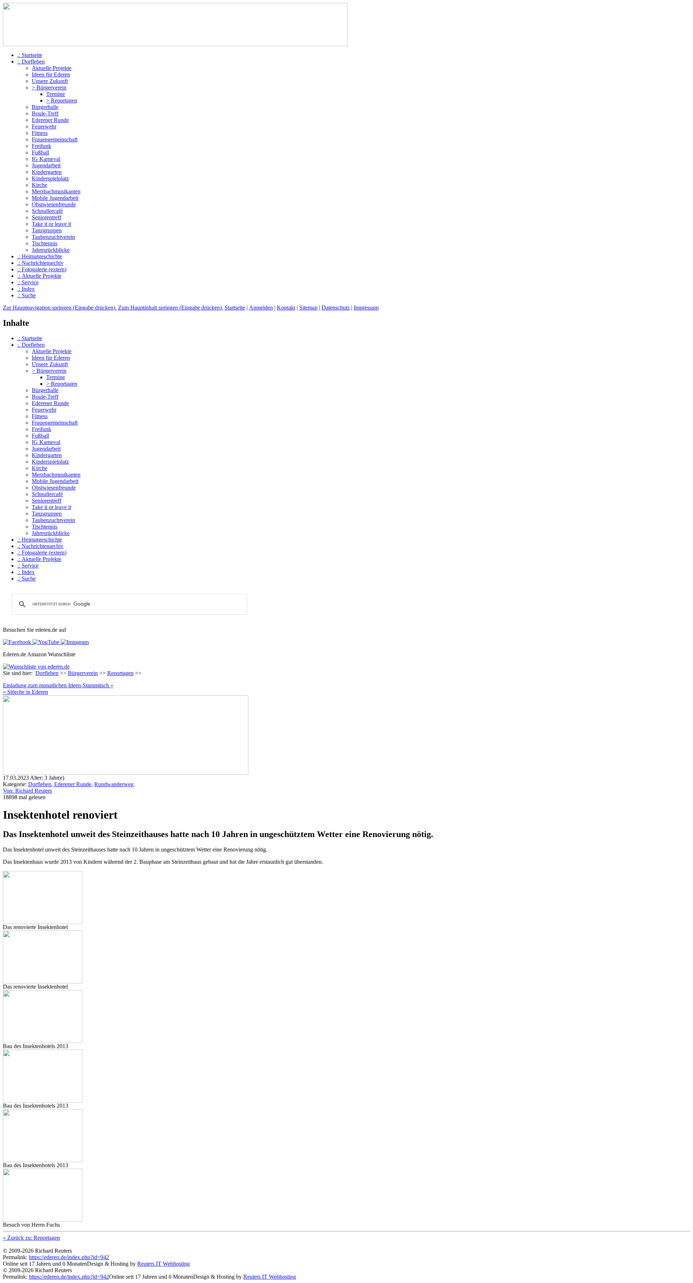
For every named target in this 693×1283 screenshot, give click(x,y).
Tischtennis (44, 243)
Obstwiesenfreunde (54, 204)
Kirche (39, 185)
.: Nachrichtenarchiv (40, 263)
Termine (55, 94)
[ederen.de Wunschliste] (36, 667)
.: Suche (26, 295)
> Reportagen (61, 100)
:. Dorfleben (31, 61)
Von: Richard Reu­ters (27, 791)
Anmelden (261, 308)
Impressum (366, 308)
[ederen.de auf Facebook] (17, 642)
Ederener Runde (50, 120)
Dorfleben (46, 673)
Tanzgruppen (47, 230)
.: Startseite (29, 55)
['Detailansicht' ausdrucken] (6, 680)
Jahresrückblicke (51, 250)
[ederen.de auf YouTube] (45, 642)
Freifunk (41, 146)
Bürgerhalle (45, 107)
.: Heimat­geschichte (39, 256)
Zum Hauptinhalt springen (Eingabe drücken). (170, 308)
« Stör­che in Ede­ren (25, 692)
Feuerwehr (44, 126)
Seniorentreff (46, 217)
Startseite (235, 308)
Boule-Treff (45, 113)
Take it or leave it (51, 224)
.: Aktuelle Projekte (39, 276)
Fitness (40, 133)
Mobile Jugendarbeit (55, 198)
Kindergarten (47, 172)
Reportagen (120, 673)
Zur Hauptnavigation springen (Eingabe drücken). (60, 308)
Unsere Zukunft (50, 81)
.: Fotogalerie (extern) (41, 269)
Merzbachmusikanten (56, 191)
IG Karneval (46, 159)
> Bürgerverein (49, 87)
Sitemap (308, 308)
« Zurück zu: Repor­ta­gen (31, 1238)
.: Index (26, 289)
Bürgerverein (83, 673)
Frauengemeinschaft (55, 139)
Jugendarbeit (46, 165)
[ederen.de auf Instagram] (74, 642)
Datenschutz (336, 308)
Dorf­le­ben (39, 784)
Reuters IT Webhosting (163, 1264)
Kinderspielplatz (50, 178)
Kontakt (286, 308)
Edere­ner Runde (72, 784)
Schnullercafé (47, 211)
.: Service (28, 282)
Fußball (40, 152)
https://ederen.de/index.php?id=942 (69, 1257)
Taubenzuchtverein (53, 237)
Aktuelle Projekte (51, 68)
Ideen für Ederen (51, 74)
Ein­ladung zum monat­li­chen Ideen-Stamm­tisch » (58, 685)
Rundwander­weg (114, 784)
